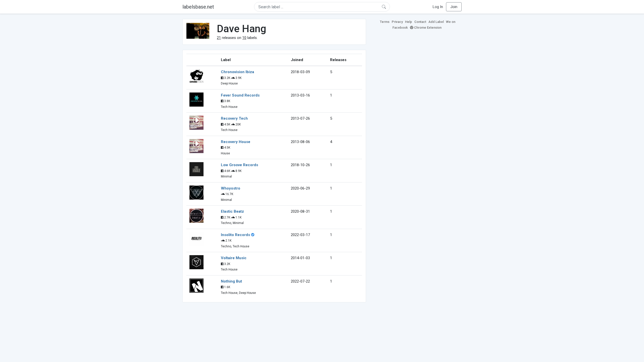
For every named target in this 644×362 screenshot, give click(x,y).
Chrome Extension (427, 27)
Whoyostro (230, 188)
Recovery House (235, 142)
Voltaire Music (234, 258)
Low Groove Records (239, 165)
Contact (420, 22)
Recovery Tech (234, 118)
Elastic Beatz (232, 211)
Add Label (436, 22)
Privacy (397, 22)
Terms (384, 22)
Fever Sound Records (240, 95)
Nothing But (231, 281)
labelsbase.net (198, 7)
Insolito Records (235, 235)
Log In (438, 7)
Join (453, 7)
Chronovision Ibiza (237, 72)
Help (408, 22)
